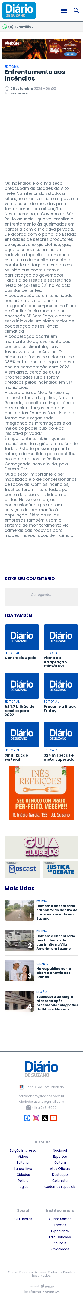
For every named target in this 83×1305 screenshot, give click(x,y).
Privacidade (60, 1249)
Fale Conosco (60, 1237)
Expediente (60, 1231)
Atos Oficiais (60, 1168)
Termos (60, 1225)
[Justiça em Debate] (60, 869)
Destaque (60, 1174)
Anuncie (60, 1243)
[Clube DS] (41, 848)
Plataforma (32, 1292)
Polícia (23, 1180)
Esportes (60, 1156)
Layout (34, 1286)
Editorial (23, 1162)
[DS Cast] (22, 869)
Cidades (23, 1174)
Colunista (60, 1180)
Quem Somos (60, 1219)
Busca (77, 10)
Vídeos (23, 1156)
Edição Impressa (23, 1150)
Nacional (60, 1150)
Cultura (60, 1162)
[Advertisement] (41, 142)
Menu (65, 10)
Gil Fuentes (23, 1219)
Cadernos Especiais (60, 1186)
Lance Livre (23, 1168)
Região (23, 1186)
